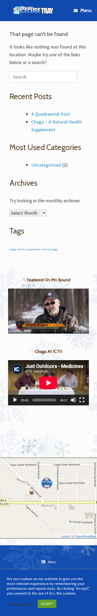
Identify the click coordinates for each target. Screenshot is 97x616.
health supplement (28, 249)
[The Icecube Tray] (33, 10)
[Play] (15, 400)
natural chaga (49, 249)
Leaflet (65, 536)
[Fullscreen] (82, 400)
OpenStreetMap (85, 536)
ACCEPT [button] (47, 604)
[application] (48, 382)
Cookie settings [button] (21, 604)
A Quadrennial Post (50, 114)
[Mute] (73, 400)
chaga (12, 249)
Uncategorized (46, 165)
